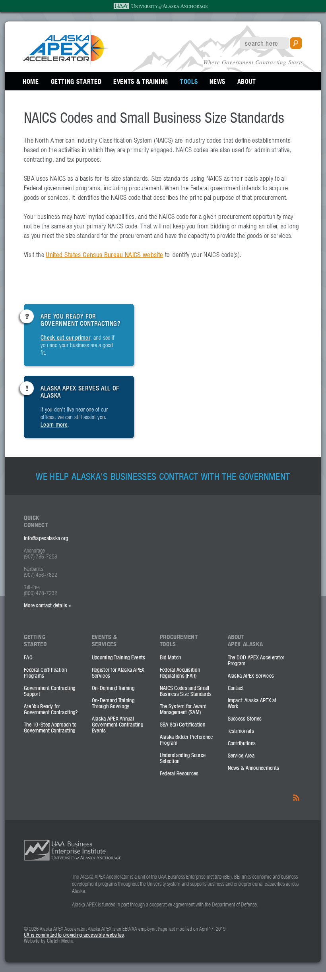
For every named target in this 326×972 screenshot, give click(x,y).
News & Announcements (253, 767)
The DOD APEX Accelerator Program (256, 660)
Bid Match (170, 657)
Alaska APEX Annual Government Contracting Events (117, 724)
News (217, 81)
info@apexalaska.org (46, 538)
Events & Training (140, 81)
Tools (189, 81)
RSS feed (297, 797)
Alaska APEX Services (251, 675)
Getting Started (76, 81)
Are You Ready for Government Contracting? (51, 709)
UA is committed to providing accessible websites (74, 934)
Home (31, 81)
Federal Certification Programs (45, 672)
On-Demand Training (113, 687)
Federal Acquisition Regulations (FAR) (180, 672)
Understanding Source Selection (183, 758)
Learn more (54, 424)
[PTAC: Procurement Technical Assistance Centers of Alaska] (66, 60)
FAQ (28, 657)
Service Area (241, 755)
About (246, 81)
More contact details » (47, 605)
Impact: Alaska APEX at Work (252, 703)
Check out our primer (65, 337)
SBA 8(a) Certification (182, 724)
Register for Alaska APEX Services (118, 672)
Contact (236, 687)
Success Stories (245, 718)
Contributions (242, 743)
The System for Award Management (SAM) (183, 709)
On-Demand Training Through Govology (113, 703)
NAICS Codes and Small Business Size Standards (186, 690)
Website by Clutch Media (49, 940)
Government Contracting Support (49, 690)
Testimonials (241, 730)
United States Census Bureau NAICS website (104, 255)
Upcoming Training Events (119, 657)
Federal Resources (179, 773)
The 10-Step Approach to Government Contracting (50, 727)
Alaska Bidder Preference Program (186, 739)
